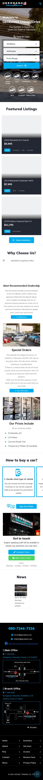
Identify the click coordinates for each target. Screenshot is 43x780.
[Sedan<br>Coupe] (7, 76)
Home (4, 740)
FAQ (4, 751)
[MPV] (12, 90)
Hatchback (26, 81)
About (5, 746)
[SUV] (17, 76)
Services (27, 746)
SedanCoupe (7, 82)
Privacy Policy (29, 763)
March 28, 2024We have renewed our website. (20, 601)
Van (35, 81)
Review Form (29, 757)
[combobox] (21, 44)
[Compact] (21, 90)
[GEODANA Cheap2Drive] (14, 4)
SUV (17, 81)
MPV (12, 95)
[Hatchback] (26, 76)
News (21, 577)
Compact (21, 95)
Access (26, 751)
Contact (5, 757)
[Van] (35, 76)
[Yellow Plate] (30, 90)
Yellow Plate (30, 95)
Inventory (27, 740)
